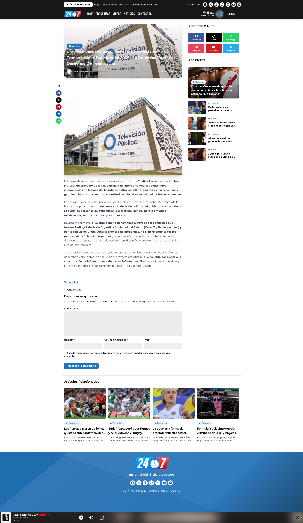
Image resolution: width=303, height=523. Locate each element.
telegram (230, 50)
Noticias (129, 14)
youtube (214, 50)
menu (231, 13)
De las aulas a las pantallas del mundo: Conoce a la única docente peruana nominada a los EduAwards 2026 (220, 109)
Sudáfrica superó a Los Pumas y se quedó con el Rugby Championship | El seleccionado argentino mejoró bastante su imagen (129, 431)
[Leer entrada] (213, 82)
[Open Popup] (101, 517)
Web (147, 339)
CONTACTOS (144, 14)
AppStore (166, 474)
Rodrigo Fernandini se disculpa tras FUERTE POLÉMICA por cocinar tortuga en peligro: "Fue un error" (153, 5)
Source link (71, 282)
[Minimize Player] (297, 517)
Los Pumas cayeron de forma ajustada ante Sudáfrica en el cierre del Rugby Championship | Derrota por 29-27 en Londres (84, 431)
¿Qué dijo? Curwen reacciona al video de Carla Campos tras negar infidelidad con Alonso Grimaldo (220, 155)
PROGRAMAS (103, 14)
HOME (89, 14)
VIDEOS (117, 14)
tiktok (213, 40)
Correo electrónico (116, 339)
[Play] (81, 517)
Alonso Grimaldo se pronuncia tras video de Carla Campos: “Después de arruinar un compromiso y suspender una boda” (222, 140)
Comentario (71, 308)
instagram (196, 50)
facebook (196, 40)
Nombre (69, 339)
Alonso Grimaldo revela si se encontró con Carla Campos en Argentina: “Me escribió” (222, 124)
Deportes (74, 46)
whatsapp (230, 40)
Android (141, 474)
